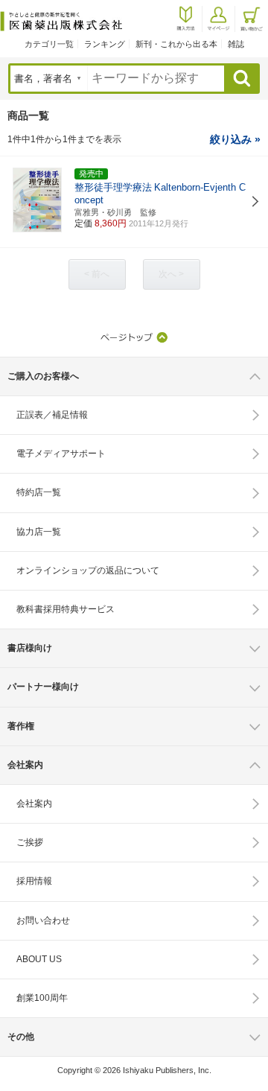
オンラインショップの (87, 570)
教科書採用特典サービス (65, 609)
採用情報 (34, 881)
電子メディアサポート (61, 453)
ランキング (104, 43)
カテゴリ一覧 (49, 43)
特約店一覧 (38, 492)
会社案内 (34, 803)
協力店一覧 (38, 532)
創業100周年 (42, 998)
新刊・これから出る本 (176, 43)
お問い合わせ (43, 920)
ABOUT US (39, 959)
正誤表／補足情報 (52, 415)
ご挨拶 (29, 842)
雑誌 (236, 43)
